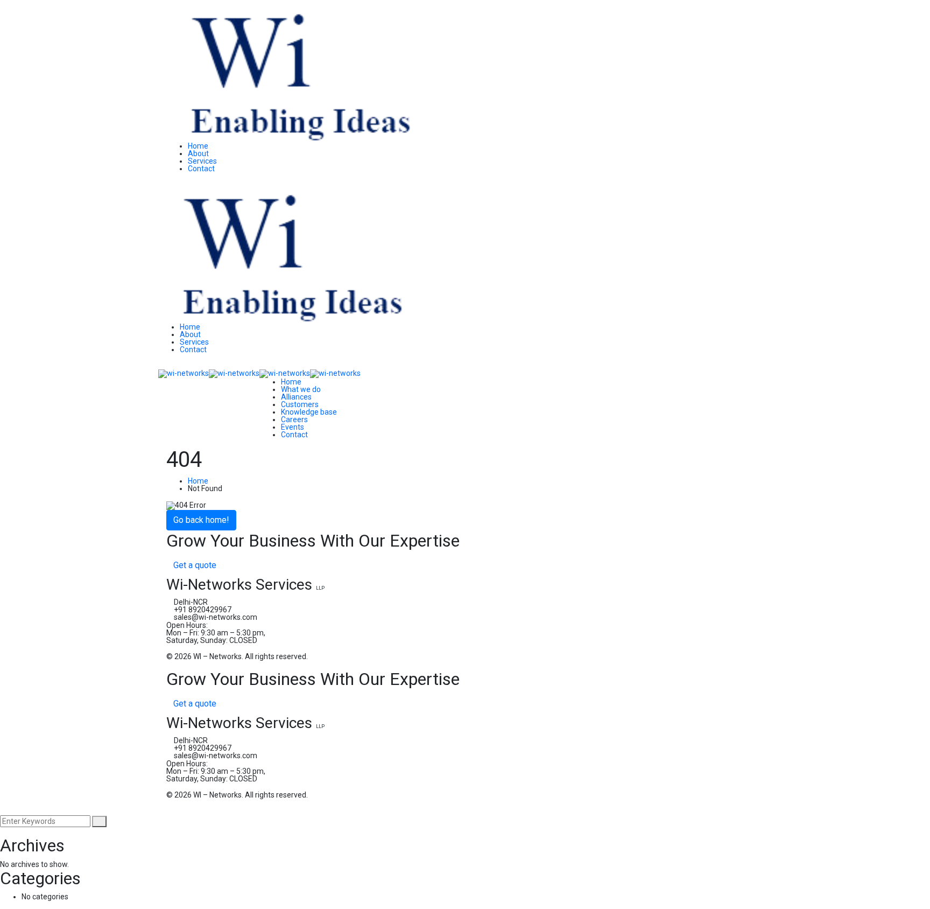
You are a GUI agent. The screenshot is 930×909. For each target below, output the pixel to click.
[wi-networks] (183, 373)
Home (198, 481)
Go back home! (201, 520)
